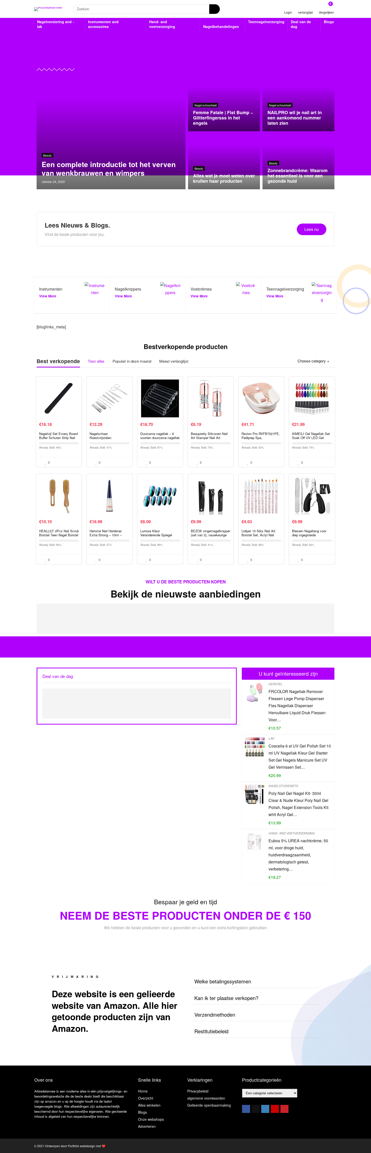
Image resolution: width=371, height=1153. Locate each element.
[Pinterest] (284, 1109)
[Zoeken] (214, 9)
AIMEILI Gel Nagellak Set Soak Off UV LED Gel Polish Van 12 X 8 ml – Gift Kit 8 (311, 439)
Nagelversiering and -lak (55, 24)
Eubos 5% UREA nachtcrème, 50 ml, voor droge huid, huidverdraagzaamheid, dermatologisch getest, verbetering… (298, 855)
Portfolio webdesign (81, 1146)
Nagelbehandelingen (221, 26)
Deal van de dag (301, 24)
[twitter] (256, 1109)
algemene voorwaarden (206, 1098)
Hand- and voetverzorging (162, 24)
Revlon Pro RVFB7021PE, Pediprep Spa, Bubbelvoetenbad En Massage (261, 439)
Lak (271, 738)
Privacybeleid (197, 1091)
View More (47, 296)
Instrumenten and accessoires (103, 24)
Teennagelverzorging (266, 21)
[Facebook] (246, 1109)
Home (143, 1091)
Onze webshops (151, 1119)
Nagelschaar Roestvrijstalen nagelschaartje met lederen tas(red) (109, 439)
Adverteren (147, 1126)
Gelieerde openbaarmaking (209, 1105)
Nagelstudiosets (283, 786)
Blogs (329, 21)
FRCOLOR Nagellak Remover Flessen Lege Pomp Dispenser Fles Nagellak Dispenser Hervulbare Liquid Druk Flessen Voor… (297, 706)
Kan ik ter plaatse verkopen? (226, 998)
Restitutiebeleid (211, 1031)
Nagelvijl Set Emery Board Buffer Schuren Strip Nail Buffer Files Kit (58, 437)
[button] (255, 981)
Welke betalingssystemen (222, 981)
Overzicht (145, 1098)
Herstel (276, 684)
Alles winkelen (149, 1105)
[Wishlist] (305, 6)
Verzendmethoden (214, 1014)
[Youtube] (275, 1109)
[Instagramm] (265, 1109)
